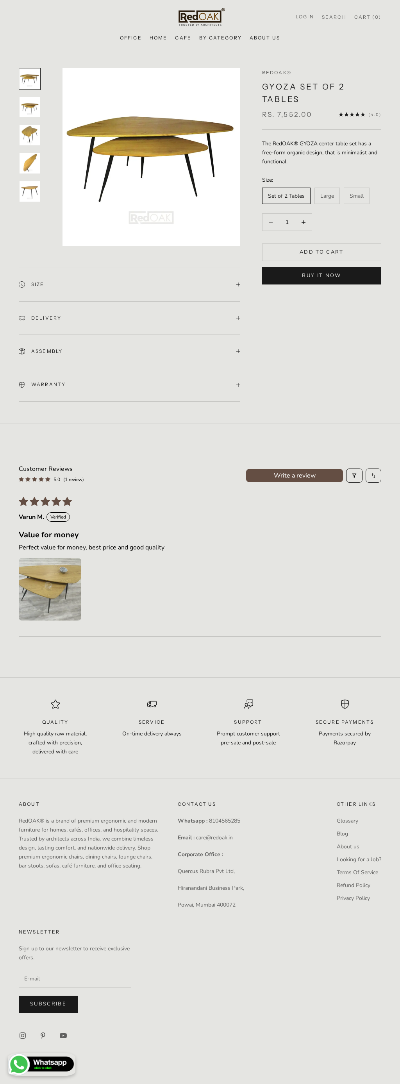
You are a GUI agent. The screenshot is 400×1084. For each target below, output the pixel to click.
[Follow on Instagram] (23, 1035)
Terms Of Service (357, 872)
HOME (159, 38)
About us (348, 846)
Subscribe (48, 1003)
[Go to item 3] (30, 135)
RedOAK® (276, 72)
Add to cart (322, 252)
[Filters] (354, 476)
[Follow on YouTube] (63, 1035)
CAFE (183, 38)
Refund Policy (353, 885)
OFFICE (131, 38)
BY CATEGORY (220, 38)
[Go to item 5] (30, 191)
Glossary (347, 821)
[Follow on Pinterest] (43, 1035)
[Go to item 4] (30, 163)
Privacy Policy (353, 898)
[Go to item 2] (30, 107)
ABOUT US (265, 38)
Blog (342, 833)
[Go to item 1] (30, 79)
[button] (50, 589)
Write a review (295, 475)
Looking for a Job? (359, 859)
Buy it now (321, 275)
